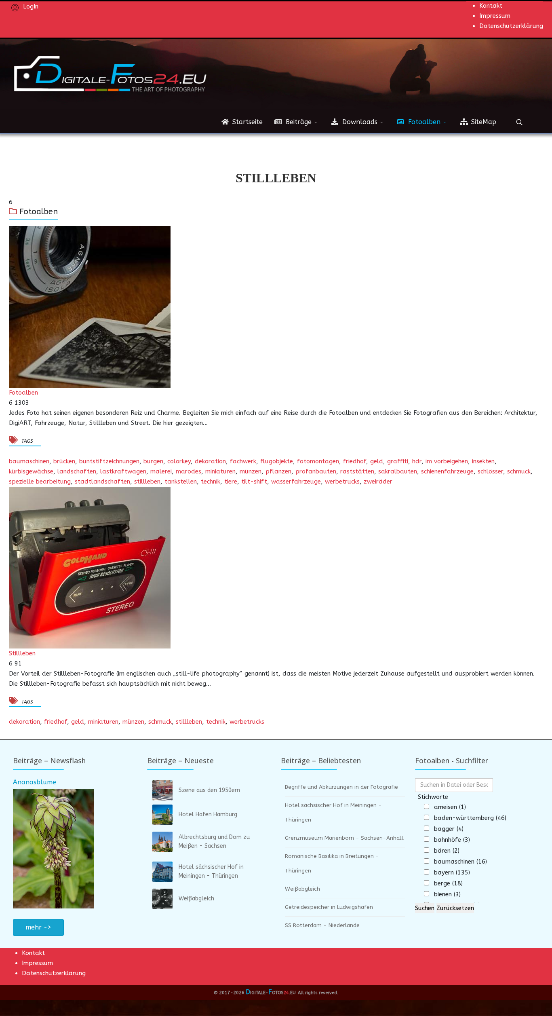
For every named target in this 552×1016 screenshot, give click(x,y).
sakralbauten (397, 471)
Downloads (358, 122)
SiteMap (482, 122)
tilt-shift (254, 481)
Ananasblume (34, 782)
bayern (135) (452, 872)
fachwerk (243, 461)
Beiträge (298, 122)
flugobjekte (276, 461)
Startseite (246, 122)
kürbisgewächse (31, 471)
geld (376, 461)
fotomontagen (318, 461)
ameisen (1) (450, 807)
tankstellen (180, 481)
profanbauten (315, 471)
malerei (161, 471)
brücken (64, 461)
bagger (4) (449, 828)
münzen (250, 471)
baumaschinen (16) (460, 861)
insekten (483, 461)
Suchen (424, 908)
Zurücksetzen (455, 908)
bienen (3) (447, 894)
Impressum (494, 15)
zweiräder (378, 481)
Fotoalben (423, 122)
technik (210, 481)
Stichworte (433, 797)
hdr (416, 461)
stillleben (147, 481)
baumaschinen (29, 461)
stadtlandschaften (102, 481)
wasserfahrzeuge (296, 481)
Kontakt (490, 5)
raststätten (357, 471)
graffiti (397, 461)
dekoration (210, 461)
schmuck (519, 471)
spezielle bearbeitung (40, 481)
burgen (153, 461)
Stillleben (22, 653)
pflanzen (278, 471)
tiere (230, 481)
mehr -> (38, 927)
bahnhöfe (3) (452, 839)
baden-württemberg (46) (470, 818)
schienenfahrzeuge (447, 471)
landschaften (76, 471)
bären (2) (446, 850)
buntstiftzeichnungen (109, 461)
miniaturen (220, 471)
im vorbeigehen (447, 461)
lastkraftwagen (123, 471)
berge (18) (448, 883)
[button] (23, 6)
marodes (188, 471)
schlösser (490, 471)
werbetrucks (342, 481)
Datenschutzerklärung (511, 26)
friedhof (354, 461)
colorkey (179, 461)
